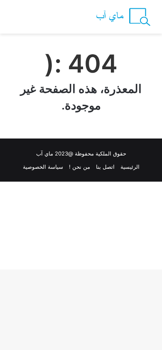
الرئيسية (130, 166)
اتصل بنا (105, 166)
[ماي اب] (122, 17)
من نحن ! (79, 166)
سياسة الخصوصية (43, 166)
